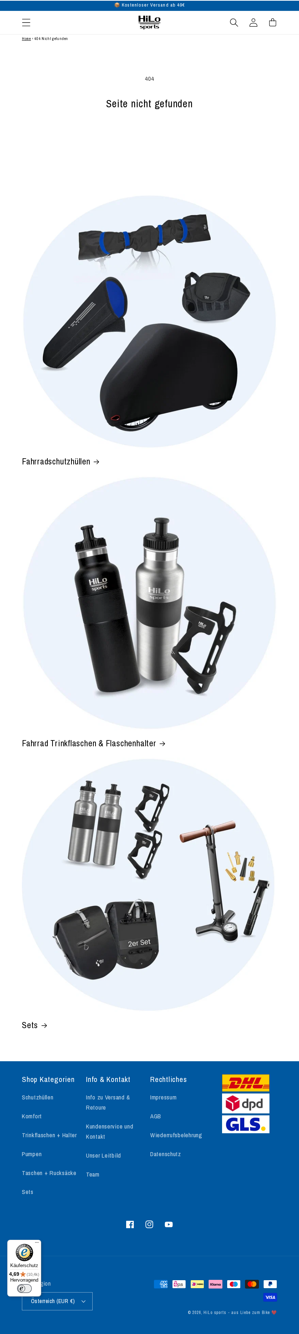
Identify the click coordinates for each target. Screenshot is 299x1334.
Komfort (32, 1116)
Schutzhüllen (38, 1097)
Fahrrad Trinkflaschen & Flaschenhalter (89, 743)
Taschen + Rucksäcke (49, 1173)
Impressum (163, 1097)
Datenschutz (165, 1154)
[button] (26, 22)
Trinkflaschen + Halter (49, 1135)
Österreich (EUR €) (53, 1301)
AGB (155, 1116)
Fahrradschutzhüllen (56, 461)
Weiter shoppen (149, 139)
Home (26, 38)
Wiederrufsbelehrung (176, 1135)
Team (93, 1174)
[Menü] (36, 1244)
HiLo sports (214, 1312)
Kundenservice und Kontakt (109, 1131)
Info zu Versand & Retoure (108, 1102)
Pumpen (32, 1154)
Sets (30, 1025)
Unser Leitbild (103, 1155)
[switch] (24, 1288)
